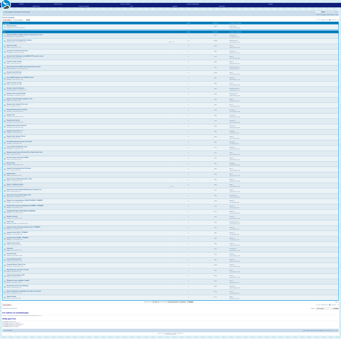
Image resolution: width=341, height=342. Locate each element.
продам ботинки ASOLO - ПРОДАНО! (17, 232)
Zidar (8, 154)
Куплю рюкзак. (11, 163)
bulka (230, 270)
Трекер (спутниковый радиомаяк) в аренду (19, 40)
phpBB (167, 333)
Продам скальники (12, 216)
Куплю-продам (26, 11)
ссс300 (8, 244)
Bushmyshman (10, 95)
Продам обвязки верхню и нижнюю (17, 109)
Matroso (8, 180)
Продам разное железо (13, 120)
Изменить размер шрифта (336, 12)
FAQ (318, 14)
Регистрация (331, 14)
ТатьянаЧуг (10, 52)
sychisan (9, 255)
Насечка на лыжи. (12, 45)
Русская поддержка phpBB (170, 334)
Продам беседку (11, 296)
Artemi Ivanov (11, 36)
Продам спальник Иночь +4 (15, 130)
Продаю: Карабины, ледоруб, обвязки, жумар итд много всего (25, 34)
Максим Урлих (10, 196)
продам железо (11, 173)
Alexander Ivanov (11, 41)
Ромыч (8, 159)
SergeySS (10, 148)
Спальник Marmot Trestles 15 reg (16, 264)
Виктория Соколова (11, 89)
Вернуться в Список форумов (10, 308)
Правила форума (12, 25)
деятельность (58, 4)
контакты (222, 6)
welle (9, 73)
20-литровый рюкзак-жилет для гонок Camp (19, 141)
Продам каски (11, 114)
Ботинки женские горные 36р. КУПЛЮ (17, 157)
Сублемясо (10, 248)
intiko (8, 170)
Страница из (324, 19)
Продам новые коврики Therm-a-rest (17, 104)
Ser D (9, 84)
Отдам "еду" (10, 221)
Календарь (323, 14)
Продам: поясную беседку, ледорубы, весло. (20, 98)
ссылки (175, 6)
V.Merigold (9, 132)
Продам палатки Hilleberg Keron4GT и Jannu (19, 179)
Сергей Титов (10, 27)
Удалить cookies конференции (317, 330)
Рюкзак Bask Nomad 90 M (14, 259)
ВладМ (8, 100)
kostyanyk (9, 143)
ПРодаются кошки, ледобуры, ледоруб (18, 280)
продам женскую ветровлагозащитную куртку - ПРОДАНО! (23, 227)
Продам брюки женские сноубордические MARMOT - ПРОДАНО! (25, 205)
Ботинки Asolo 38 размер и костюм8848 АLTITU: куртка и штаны (25, 56)
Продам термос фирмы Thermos (16, 136)
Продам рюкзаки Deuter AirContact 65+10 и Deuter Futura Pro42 (24, 152)
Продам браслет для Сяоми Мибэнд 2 (18, 285)
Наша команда (306, 330)
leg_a (8, 105)
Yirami (9, 276)
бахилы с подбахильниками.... (15, 184)
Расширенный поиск (329, 11)
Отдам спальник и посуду (14, 82)
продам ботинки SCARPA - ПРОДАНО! (17, 237)
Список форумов (9, 11)
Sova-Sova (9, 111)
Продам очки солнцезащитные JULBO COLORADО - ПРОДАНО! (25, 200)
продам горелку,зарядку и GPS (16, 275)
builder (8, 63)
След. (336, 301)
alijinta (9, 250)
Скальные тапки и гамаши (14, 61)
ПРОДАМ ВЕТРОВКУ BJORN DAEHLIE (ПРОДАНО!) (21, 211)
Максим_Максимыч (12, 68)
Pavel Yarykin (232, 248)
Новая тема (5, 19)
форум (271, 4)
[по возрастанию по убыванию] (186, 301)
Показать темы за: (148, 301)
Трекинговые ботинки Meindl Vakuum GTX (19, 195)
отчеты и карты (125, 4)
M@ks (8, 298)
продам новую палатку (13, 243)
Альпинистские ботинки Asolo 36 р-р (17, 50)
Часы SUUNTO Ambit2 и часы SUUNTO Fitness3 (20, 77)
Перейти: (313, 308)
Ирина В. (10, 202)
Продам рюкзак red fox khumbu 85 (16, 125)
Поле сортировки (164, 301)
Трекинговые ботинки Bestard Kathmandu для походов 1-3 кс (24, 189)
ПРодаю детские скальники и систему (18, 269)
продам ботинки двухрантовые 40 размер (19, 168)
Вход (337, 14)
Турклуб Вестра (18, 11)
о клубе (21, 4)
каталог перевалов (193, 4)
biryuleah (10, 79)
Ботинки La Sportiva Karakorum (16, 88)
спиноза (9, 186)
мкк (131, 6)
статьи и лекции (84, 6)
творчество (36, 6)
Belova (9, 57)
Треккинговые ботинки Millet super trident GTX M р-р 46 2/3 (23, 66)
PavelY (8, 191)
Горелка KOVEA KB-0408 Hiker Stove (17, 146)
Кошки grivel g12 (11, 253)
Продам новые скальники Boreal (16, 93)
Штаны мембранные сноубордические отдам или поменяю (24, 291)
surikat (8, 138)
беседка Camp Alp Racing (14, 72)
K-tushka (9, 218)
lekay (9, 47)
